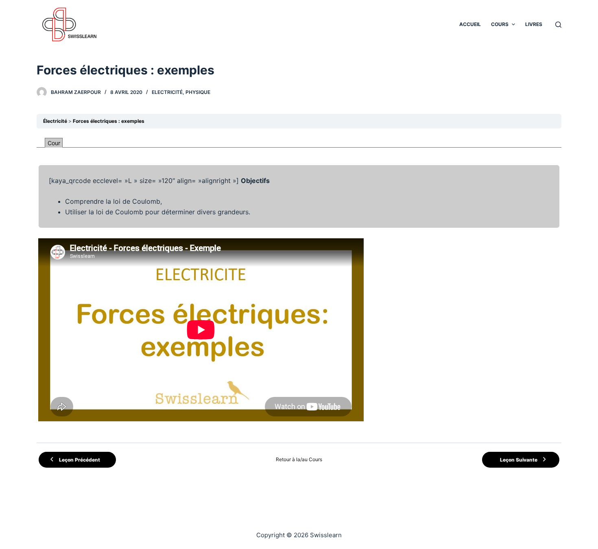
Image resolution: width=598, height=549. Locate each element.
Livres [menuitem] (533, 24)
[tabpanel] (299, 285)
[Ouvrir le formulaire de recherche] (558, 25)
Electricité (167, 92)
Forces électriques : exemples (108, 121)
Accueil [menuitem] (470, 24)
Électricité (55, 121)
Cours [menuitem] (500, 24)
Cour (54, 142)
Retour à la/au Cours (299, 459)
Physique (198, 92)
